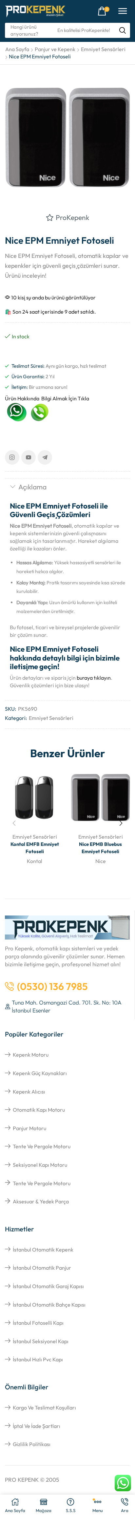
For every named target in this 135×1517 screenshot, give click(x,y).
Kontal (34, 861)
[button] (103, 11)
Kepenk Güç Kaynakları (40, 1073)
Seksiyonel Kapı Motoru (40, 1164)
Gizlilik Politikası (31, 1444)
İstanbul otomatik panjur (42, 1267)
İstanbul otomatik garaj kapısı (48, 1286)
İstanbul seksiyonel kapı (40, 1341)
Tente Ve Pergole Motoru (41, 1146)
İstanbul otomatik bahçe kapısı (49, 1304)
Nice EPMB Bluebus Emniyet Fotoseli (100, 847)
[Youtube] (28, 457)
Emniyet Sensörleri (103, 49)
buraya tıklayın (94, 677)
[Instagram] (12, 457)
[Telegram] (45, 457)
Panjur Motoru (29, 1128)
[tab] (67, 488)
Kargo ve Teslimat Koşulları (44, 1407)
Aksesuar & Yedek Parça (41, 1201)
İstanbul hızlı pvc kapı (38, 1359)
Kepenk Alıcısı (29, 1091)
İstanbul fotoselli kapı (38, 1322)
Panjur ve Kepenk (55, 49)
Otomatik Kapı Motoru (39, 1109)
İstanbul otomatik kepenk (43, 1249)
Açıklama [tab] (32, 486)
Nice (100, 861)
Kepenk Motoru (30, 1054)
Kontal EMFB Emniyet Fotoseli (34, 847)
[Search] (122, 30)
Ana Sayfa (17, 49)
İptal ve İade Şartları (36, 1426)
